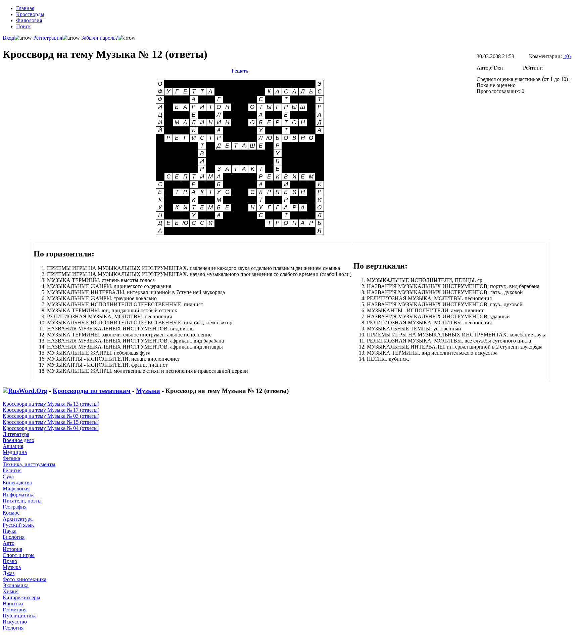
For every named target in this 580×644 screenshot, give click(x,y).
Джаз (8, 573)
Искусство (15, 622)
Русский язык (18, 525)
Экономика (16, 585)
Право (10, 561)
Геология (13, 628)
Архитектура (18, 519)
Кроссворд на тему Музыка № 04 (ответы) (51, 428)
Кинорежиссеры (21, 597)
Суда (8, 476)
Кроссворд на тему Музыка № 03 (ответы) (51, 416)
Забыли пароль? (99, 38)
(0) (567, 56)
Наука (9, 531)
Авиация (13, 446)
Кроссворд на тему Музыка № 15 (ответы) (51, 422)
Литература (16, 434)
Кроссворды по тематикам (92, 390)
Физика (11, 458)
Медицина (15, 452)
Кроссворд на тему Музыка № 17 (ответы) (51, 410)
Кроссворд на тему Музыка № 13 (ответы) (51, 404)
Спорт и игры (19, 555)
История (12, 549)
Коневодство (17, 482)
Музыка (148, 390)
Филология (29, 20)
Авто (8, 543)
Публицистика (20, 615)
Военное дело (18, 440)
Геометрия (15, 609)
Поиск (23, 26)
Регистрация (47, 38)
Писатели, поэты (22, 501)
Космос (11, 513)
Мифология (16, 488)
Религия (12, 470)
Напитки (13, 603)
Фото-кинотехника (24, 579)
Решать (240, 71)
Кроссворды (30, 14)
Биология (14, 537)
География (15, 507)
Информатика (19, 494)
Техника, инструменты (29, 464)
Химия (10, 591)
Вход (8, 38)
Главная (25, 8)
